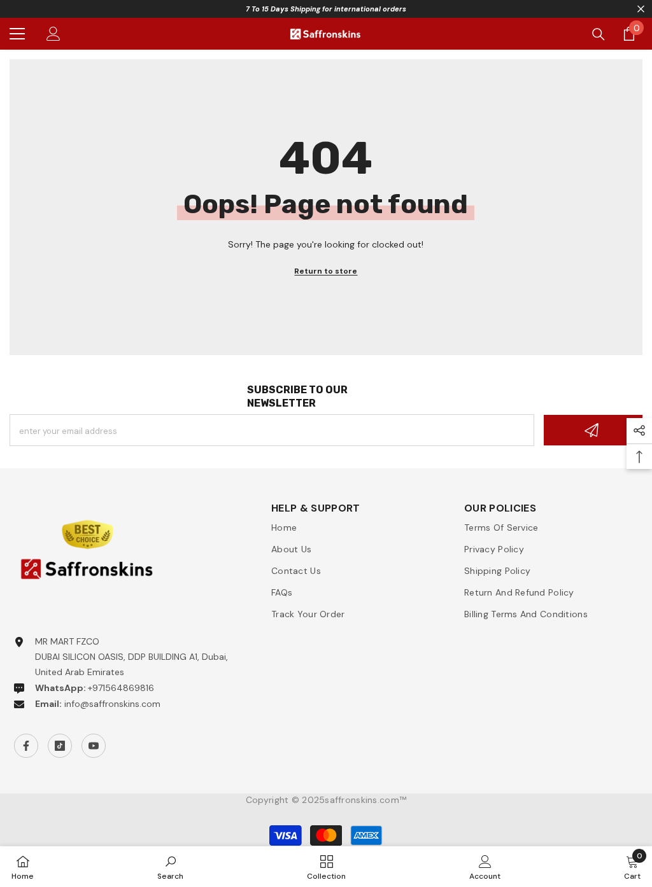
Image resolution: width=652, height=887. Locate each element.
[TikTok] (60, 746)
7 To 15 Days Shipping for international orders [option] (326, 8)
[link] (170, 866)
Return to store (325, 271)
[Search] (598, 34)
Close (641, 9)
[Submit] (593, 430)
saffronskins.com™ (365, 800)
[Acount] (53, 34)
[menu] (17, 33)
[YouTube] (94, 746)
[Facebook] (26, 746)
